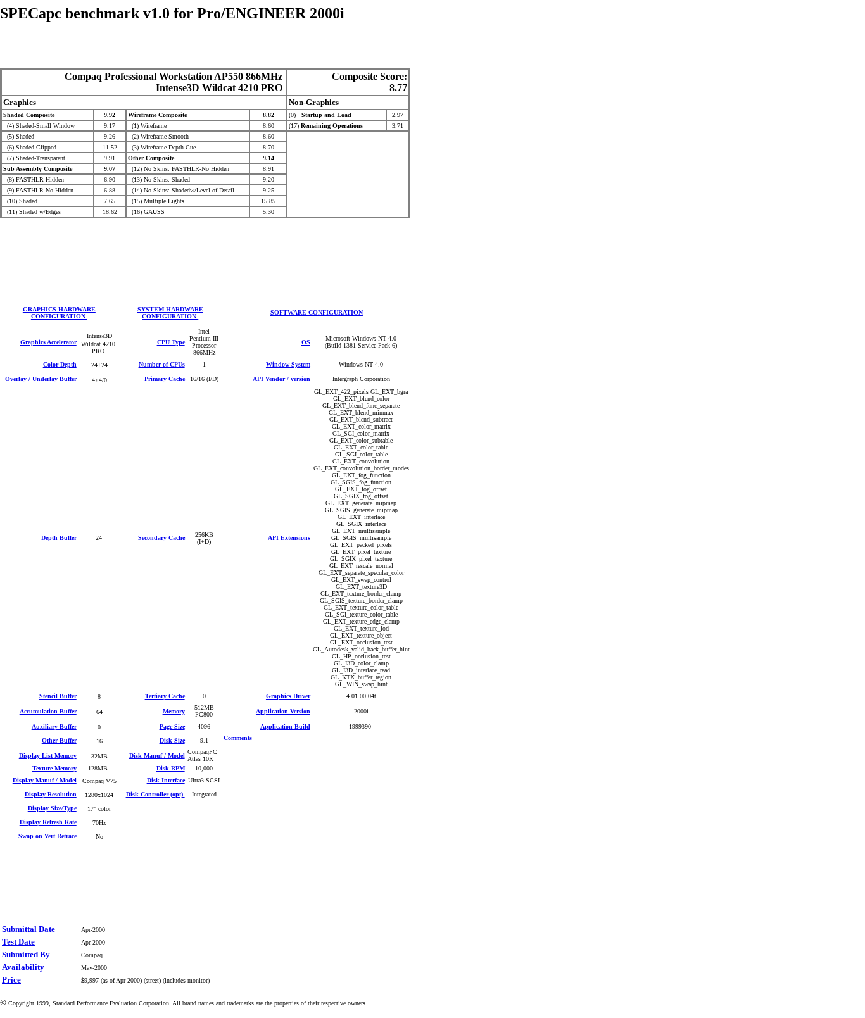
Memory (174, 711)
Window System (288, 364)
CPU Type (171, 342)
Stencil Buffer (58, 696)
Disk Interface (166, 780)
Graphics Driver (288, 696)
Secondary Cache (161, 537)
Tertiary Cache (165, 696)
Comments (238, 737)
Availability (23, 967)
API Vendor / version (281, 378)
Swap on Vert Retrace (47, 836)
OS (305, 342)
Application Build (285, 726)
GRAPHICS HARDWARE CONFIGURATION (59, 313)
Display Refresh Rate (48, 822)
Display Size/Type (52, 808)
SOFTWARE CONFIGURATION (316, 312)
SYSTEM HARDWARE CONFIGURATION (170, 313)
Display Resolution (51, 794)
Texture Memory (54, 768)
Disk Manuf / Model (157, 755)
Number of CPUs (162, 364)
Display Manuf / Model (45, 780)
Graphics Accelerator (48, 342)
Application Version (283, 711)
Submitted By (26, 954)
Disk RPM (170, 768)
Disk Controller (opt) (155, 794)
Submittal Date (28, 929)
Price (11, 979)
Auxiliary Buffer (54, 726)
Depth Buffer (59, 537)
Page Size (172, 726)
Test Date (18, 941)
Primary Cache (164, 378)
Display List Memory (48, 755)
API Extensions (289, 537)
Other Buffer (59, 740)
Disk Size (172, 740)
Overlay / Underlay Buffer (41, 378)
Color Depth (60, 364)
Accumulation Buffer (48, 711)
